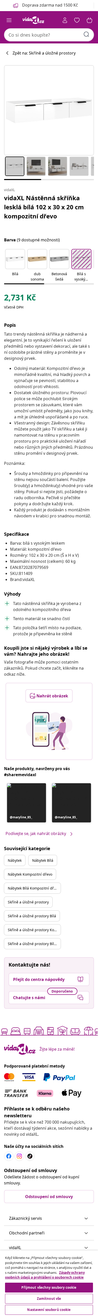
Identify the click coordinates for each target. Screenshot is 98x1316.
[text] (20, 299)
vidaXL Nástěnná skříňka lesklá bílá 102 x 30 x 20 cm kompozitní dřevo (44, 207)
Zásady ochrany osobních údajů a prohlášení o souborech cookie (45, 1275)
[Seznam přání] (76, 20)
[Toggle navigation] (9, 20)
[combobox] (49, 34)
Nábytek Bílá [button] (42, 860)
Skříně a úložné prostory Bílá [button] (32, 916)
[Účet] (64, 20)
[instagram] (19, 1156)
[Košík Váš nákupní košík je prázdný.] (89, 20)
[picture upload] (49, 730)
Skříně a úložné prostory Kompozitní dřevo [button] (34, 929)
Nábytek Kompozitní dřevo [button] (30, 874)
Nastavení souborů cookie (49, 1309)
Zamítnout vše (49, 1298)
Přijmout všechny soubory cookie (48, 1287)
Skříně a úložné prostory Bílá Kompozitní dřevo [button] (34, 943)
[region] (49, 1283)
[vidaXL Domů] (33, 20)
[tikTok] (29, 1156)
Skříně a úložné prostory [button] (28, 902)
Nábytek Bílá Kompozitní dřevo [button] (34, 888)
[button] (15, 265)
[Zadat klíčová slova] (86, 34)
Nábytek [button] (15, 860)
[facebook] (8, 1156)
